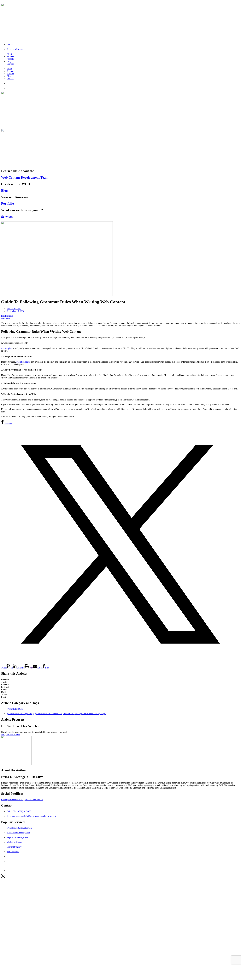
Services (10, 56)
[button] (120, 679)
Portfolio (10, 59)
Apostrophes (7, 348)
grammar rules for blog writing (20, 713)
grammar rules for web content (48, 713)
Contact (10, 64)
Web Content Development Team (24, 177)
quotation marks (23, 362)
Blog (9, 61)
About (9, 54)
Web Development (15, 709)
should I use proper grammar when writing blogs (84, 713)
